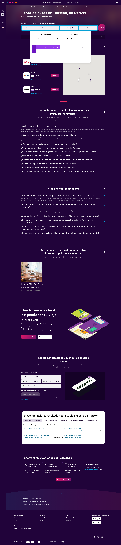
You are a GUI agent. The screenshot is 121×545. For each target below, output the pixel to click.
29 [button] (38, 59)
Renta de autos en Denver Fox (32, 440)
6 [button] (57, 43)
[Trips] (3, 22)
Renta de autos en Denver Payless (33, 437)
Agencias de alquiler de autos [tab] (33, 420)
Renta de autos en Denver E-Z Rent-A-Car (75, 433)
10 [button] (46, 47)
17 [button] (46, 51)
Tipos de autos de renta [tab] (50, 420)
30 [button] (42, 59)
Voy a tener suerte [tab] (92, 420)
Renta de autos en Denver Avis (32, 430)
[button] (3, 2)
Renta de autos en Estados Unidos (39, 6)
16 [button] (42, 51)
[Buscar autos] (3, 14)
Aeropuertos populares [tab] (77, 420)
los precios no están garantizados (60, 493)
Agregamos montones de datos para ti (34, 501)
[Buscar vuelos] (3, 7)
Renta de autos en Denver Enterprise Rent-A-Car (36, 435)
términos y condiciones (48, 397)
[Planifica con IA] (3, 18)
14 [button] (34, 51)
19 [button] (53, 51)
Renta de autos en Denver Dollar (32, 433)
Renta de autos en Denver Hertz (72, 435)
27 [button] (58, 55)
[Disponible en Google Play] (96, 518)
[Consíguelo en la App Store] (96, 522)
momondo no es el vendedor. (32, 498)
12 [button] (53, 47)
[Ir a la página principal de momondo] (11, 2)
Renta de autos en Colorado (54, 6)
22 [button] (38, 55)
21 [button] (34, 55)
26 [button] (54, 55)
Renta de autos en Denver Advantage (34, 428)
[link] (55, 75)
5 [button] (63, 47)
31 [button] (83, 59)
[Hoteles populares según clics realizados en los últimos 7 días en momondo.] (104, 252)
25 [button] (50, 55)
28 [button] (34, 59)
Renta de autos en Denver (69, 6)
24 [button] (46, 55)
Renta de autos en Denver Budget (73, 430)
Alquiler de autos (25, 6)
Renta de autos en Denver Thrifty (72, 437)
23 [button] (42, 55)
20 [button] (58, 51)
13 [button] (57, 47)
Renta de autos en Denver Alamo (72, 428)
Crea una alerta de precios (92, 469)
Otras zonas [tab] (64, 420)
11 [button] (49, 47)
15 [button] (38, 51)
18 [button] (50, 51)
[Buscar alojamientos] (3, 11)
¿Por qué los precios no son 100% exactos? (36, 504)
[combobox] (29, 23)
